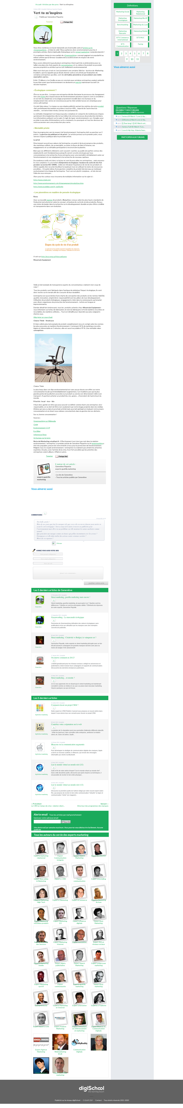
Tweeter (49, 22)
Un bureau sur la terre (41, 438)
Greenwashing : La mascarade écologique (67, 617)
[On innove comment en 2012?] (40, 664)
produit (101, 106)
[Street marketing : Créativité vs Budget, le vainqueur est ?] (40, 644)
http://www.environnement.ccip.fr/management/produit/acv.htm (58, 183)
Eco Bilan (36, 431)
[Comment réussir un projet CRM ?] (40, 711)
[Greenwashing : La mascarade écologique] (40, 623)
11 (54, 600)
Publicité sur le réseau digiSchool (67, 1100)
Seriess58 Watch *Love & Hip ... (134, 116)
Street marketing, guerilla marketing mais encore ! (70, 597)
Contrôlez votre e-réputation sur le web (66, 724)
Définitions (132, 5)
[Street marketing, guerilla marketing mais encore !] (40, 603)
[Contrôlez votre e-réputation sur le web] (40, 731)
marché (78, 82)
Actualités (43, 9)
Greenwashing (70, 55)
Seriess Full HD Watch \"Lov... (133, 127)
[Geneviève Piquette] (44, 474)
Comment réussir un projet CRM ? (64, 705)
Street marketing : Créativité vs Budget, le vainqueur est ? (73, 637)
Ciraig (35, 424)
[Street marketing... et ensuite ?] (40, 684)
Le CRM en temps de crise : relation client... (48, 806)
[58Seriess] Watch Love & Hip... (134, 120)
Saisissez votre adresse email (46, 818)
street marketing (82, 52)
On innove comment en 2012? (63, 657)
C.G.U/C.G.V (88, 1100)
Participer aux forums (132, 137)
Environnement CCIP (41, 428)
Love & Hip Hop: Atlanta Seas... (134, 130)
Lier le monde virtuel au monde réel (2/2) (67, 764)
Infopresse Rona (39, 434)
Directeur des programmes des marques (92, 806)
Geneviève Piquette (57, 9)
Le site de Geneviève (64, 475)
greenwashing (97, 443)
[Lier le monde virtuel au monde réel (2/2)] (40, 771)
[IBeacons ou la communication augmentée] (40, 751)
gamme (49, 200)
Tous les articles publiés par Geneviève (71, 477)
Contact (98, 1100)
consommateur (67, 65)
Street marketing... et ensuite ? (63, 677)
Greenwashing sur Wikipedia (44, 421)
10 (132, 59)
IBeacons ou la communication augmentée (67, 744)
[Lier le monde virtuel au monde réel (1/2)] (40, 791)
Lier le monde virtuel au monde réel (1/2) (67, 784)
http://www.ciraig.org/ (42, 180)
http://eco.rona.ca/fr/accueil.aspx (54, 256)
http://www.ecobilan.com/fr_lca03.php (48, 187)
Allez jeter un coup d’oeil (42, 317)
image (43, 96)
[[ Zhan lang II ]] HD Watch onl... (134, 123)
